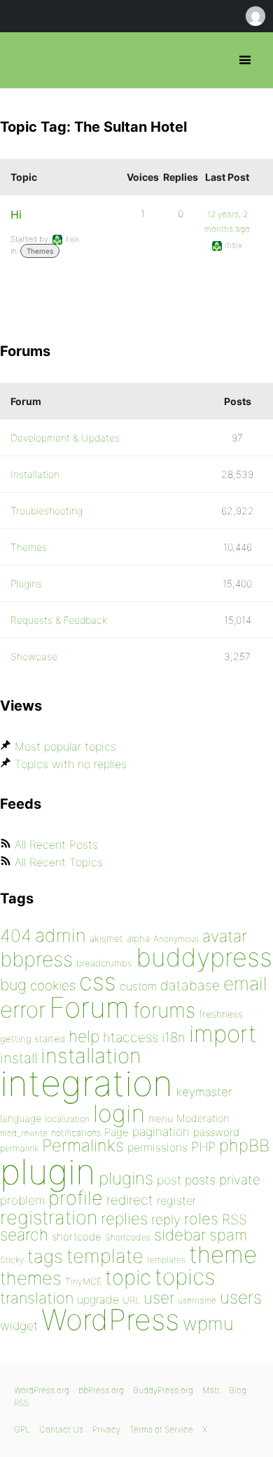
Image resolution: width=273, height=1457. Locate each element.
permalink (19, 1148)
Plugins (26, 583)
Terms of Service (161, 1429)
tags (45, 1256)
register (176, 1200)
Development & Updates (65, 438)
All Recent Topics (59, 862)
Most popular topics (65, 746)
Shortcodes (127, 1237)
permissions (157, 1147)
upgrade (98, 1299)
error (23, 1010)
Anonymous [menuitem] (255, 16)
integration (86, 1083)
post (169, 1179)
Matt (211, 1390)
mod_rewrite (24, 1133)
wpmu (208, 1323)
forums (164, 1010)
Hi (16, 214)
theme (223, 1254)
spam (228, 1235)
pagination (161, 1131)
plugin (47, 1172)
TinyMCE (83, 1281)
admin (60, 935)
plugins (126, 1178)
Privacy (106, 1429)
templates (166, 1259)
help (84, 1036)
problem (22, 1200)
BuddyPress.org (163, 1390)
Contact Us (61, 1429)
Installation (34, 474)
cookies (53, 986)
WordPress (110, 1319)
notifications (76, 1132)
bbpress (36, 959)
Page (116, 1132)
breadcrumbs (104, 963)
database (190, 985)
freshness (221, 1014)
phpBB (244, 1145)
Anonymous (176, 938)
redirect (129, 1199)
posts (200, 1179)
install (18, 1058)
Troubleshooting (46, 511)
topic (128, 1277)
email (245, 983)
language (20, 1118)
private (239, 1180)
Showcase (33, 656)
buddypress (204, 957)
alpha (138, 938)
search (24, 1235)
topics (185, 1277)
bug (13, 985)
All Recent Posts (56, 844)
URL (131, 1300)
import (223, 1034)
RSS (234, 1219)
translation (37, 1298)
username (197, 1300)
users (241, 1297)
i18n (174, 1038)
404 (15, 935)
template (105, 1256)
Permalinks (83, 1145)
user (159, 1297)
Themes (40, 251)
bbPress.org (23, 60)
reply (166, 1220)
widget (19, 1325)
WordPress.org (41, 1390)
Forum (89, 1007)
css (97, 981)
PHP (203, 1146)
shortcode (77, 1236)
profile (75, 1198)
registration (48, 1217)
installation (91, 1055)
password (216, 1132)
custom (138, 986)
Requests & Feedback (58, 620)
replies (124, 1218)
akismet (106, 938)
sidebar (180, 1234)
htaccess (130, 1037)
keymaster (204, 1092)
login (119, 1113)
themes (31, 1278)
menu (160, 1118)
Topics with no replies (71, 764)
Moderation (202, 1118)
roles (201, 1219)
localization (67, 1119)
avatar (224, 936)
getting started (32, 1038)
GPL (22, 1429)
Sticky (12, 1259)
